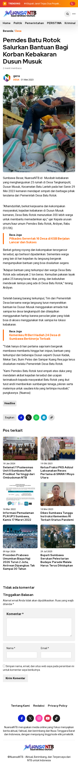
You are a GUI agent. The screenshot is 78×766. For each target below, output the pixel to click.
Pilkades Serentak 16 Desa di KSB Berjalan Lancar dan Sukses (39, 240)
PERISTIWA (54, 23)
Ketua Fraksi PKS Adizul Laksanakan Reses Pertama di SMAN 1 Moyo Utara (57, 472)
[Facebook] (21, 718)
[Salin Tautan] (51, 417)
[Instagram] (39, 718)
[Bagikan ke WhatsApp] (36, 417)
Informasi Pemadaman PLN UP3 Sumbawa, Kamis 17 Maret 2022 (18, 516)
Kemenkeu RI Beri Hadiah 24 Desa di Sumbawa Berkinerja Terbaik (34, 337)
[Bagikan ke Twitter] (29, 417)
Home (7, 23)
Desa (18, 30)
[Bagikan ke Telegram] (44, 417)
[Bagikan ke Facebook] (21, 417)
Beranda (8, 30)
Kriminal (70, 23)
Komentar (15, 614)
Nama (11, 648)
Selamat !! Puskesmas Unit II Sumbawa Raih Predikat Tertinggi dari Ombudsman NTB (19, 472)
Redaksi (38, 706)
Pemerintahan (34, 23)
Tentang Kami (20, 706)
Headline (9, 403)
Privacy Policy (57, 706)
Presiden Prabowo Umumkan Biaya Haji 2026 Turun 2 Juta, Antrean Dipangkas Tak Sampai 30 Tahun (19, 562)
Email (45, 648)
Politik (18, 23)
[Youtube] (47, 718)
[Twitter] (30, 718)
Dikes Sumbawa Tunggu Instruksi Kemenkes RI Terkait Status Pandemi (57, 516)
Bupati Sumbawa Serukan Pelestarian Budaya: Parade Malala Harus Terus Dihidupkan (56, 560)
